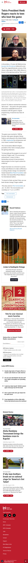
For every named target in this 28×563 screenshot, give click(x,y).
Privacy (4, 553)
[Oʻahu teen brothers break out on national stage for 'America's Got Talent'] (13, 463)
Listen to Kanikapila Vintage (14, 267)
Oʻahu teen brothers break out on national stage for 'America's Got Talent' (13, 478)
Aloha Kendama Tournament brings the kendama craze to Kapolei (13, 435)
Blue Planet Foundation (17, 173)
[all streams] (26, 561)
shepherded (10, 140)
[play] (2, 561)
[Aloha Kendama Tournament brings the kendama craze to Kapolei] (13, 420)
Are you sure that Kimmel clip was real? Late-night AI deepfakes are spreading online (15, 379)
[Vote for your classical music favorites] (14, 298)
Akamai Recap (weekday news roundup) (13, 354)
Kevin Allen (5, 485)
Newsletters (6, 534)
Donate (23, 2)
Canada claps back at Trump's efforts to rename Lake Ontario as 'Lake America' (15, 371)
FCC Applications (7, 547)
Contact (5, 537)
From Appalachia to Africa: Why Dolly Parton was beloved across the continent (15, 400)
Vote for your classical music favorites (14, 315)
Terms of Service (7, 550)
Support (5, 541)
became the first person (8, 66)
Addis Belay (5, 442)
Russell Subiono (15, 208)
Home (4, 521)
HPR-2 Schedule (7, 528)
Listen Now (14, 279)
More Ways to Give (7, 544)
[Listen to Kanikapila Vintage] (14, 251)
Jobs (4, 531)
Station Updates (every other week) (12, 350)
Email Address (7, 343)
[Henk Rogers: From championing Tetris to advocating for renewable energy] (6, 121)
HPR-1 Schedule (7, 525)
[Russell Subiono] (4, 210)
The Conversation (15, 118)
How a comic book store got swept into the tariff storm (14, 393)
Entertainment (9, 197)
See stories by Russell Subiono (16, 229)
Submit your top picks (14, 330)
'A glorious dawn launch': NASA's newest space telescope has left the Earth (15, 386)
